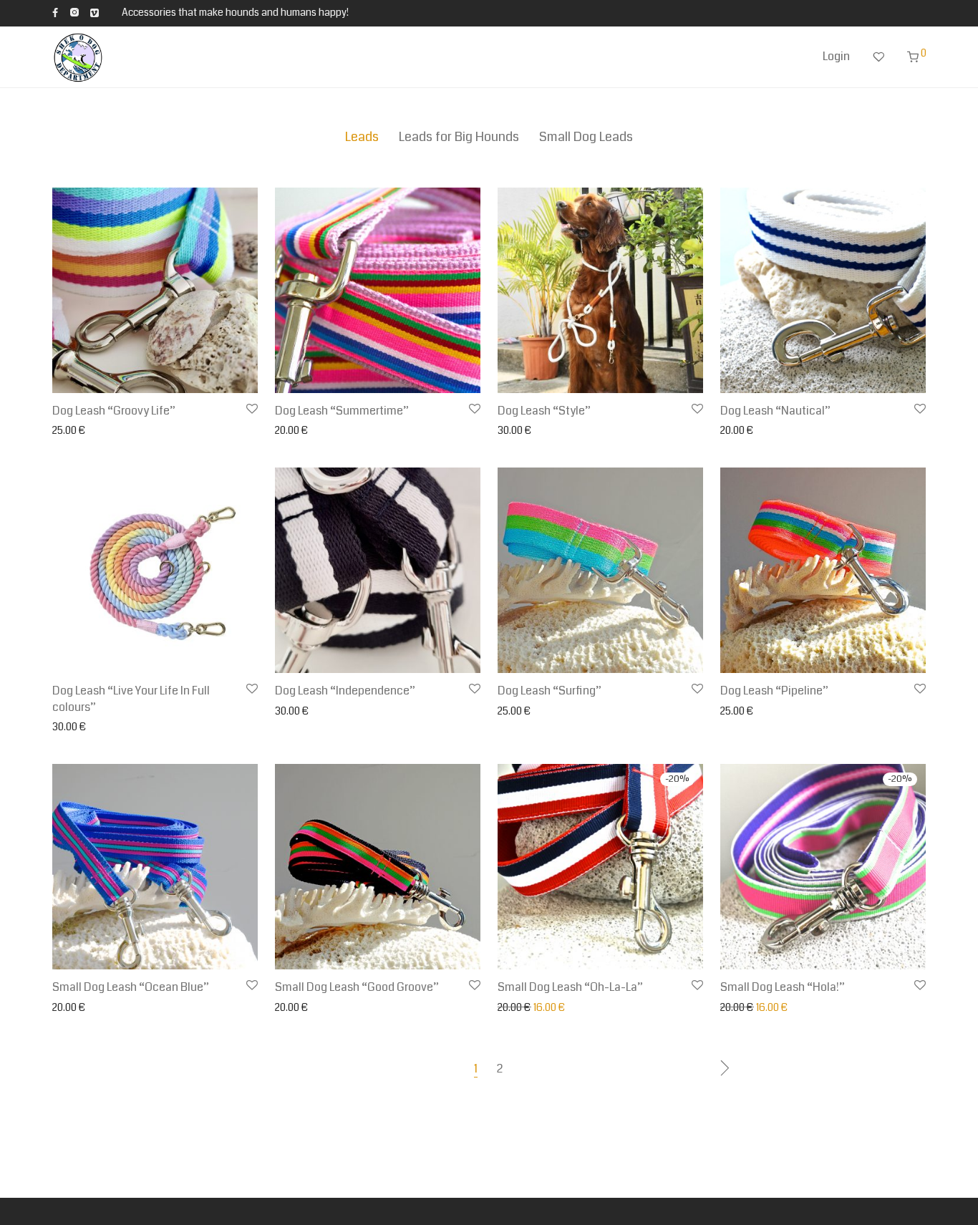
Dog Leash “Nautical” (775, 410)
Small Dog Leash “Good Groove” (357, 987)
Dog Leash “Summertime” (342, 410)
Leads (362, 136)
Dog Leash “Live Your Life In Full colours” (131, 698)
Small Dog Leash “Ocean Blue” (130, 987)
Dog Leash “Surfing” (549, 690)
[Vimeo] (95, 12)
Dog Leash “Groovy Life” (113, 410)
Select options (80, 430)
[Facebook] (55, 12)
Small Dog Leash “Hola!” (782, 987)
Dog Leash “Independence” (345, 690)
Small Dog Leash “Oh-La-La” (570, 987)
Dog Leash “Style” (544, 410)
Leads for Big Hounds (459, 136)
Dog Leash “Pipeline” (774, 690)
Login (836, 56)
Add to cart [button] (295, 430)
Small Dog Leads (586, 136)
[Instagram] (74, 12)
